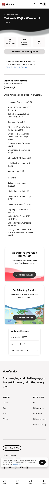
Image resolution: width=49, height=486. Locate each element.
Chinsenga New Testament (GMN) (20, 144)
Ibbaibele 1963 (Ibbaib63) (19, 158)
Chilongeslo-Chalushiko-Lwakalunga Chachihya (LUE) (19, 137)
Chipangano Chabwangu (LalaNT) (19, 151)
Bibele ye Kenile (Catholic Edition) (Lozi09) (19, 128)
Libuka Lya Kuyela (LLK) (18, 191)
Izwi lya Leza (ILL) (16, 171)
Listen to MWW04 (24, 43)
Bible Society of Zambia (16, 67)
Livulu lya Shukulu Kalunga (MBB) (19, 197)
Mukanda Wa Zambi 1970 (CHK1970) (19, 217)
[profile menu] (42, 4)
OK (42, 462)
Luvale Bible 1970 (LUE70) (19, 204)
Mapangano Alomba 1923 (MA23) (19, 211)
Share (39, 44)
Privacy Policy (16, 464)
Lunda (7, 22)
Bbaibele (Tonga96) (16, 122)
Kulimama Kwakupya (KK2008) (17, 184)
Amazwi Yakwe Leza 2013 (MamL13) (19, 108)
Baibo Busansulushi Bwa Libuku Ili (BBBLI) (18, 115)
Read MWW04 (10, 44)
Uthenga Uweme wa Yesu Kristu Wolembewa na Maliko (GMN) (21, 232)
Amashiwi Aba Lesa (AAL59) (20, 102)
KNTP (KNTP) (14, 178)
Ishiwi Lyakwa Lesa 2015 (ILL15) (19, 164)
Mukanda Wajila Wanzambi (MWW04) (20, 224)
